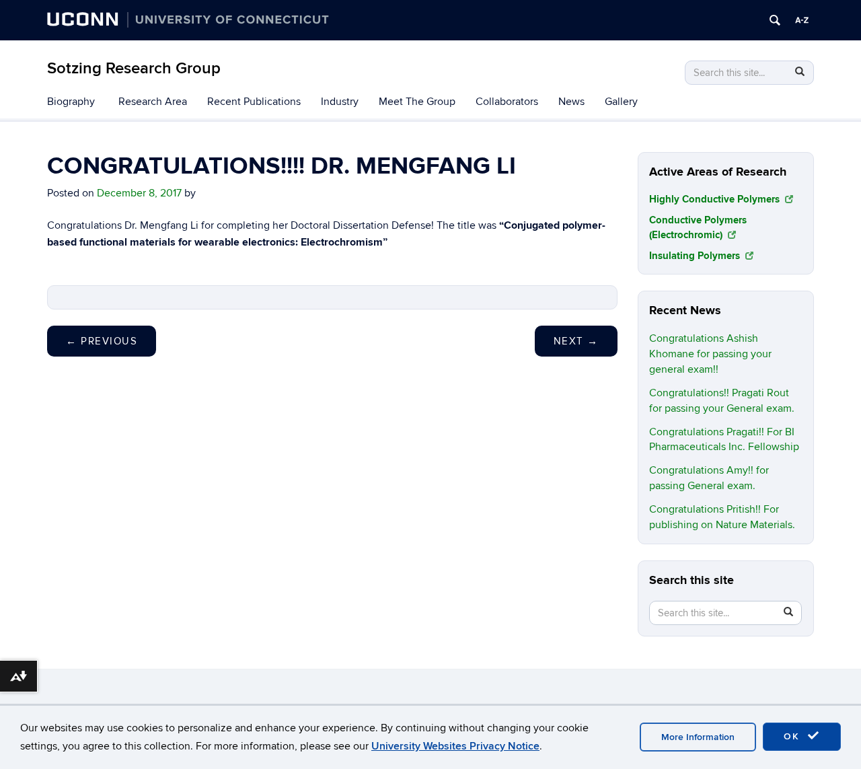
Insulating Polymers (696, 256)
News (571, 101)
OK (794, 736)
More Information (698, 737)
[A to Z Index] (802, 20)
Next (576, 341)
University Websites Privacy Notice (455, 746)
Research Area (152, 101)
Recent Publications (254, 101)
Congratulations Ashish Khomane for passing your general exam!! (710, 354)
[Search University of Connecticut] (775, 20)
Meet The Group (417, 101)
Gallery (621, 101)
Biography (71, 101)
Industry (340, 101)
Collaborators (507, 101)
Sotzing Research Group (134, 68)
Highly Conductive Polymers (715, 199)
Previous (101, 341)
